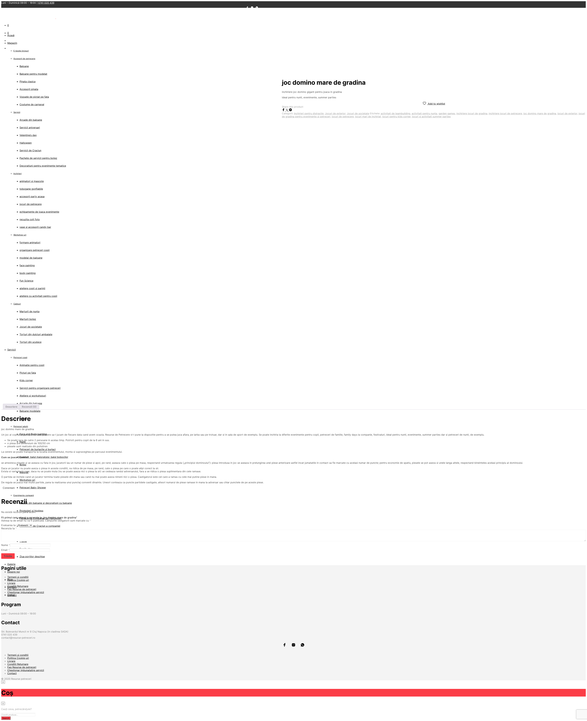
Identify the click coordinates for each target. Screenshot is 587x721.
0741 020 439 (46, 2)
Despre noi (13, 571)
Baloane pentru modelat (33, 73)
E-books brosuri (21, 51)
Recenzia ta (9, 528)
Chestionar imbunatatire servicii (25, 592)
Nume (5, 545)
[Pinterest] (290, 110)
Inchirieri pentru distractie (309, 113)
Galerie (11, 564)
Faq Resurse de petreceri (21, 589)
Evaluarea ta (9, 525)
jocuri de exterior (567, 113)
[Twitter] (287, 110)
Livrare (11, 583)
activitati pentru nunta (424, 113)
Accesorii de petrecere (24, 58)
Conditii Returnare (17, 586)
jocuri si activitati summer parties (431, 116)
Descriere (11, 406)
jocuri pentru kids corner (396, 116)
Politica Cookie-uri (18, 580)
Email (5, 549)
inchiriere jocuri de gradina (471, 113)
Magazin (12, 42)
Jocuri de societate (358, 113)
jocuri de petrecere (343, 116)
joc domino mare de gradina (539, 113)
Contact (12, 595)
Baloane (24, 66)
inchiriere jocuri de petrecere (505, 113)
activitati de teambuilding (395, 113)
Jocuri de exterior (335, 113)
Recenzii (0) (29, 406)
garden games (447, 113)
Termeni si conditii (17, 577)
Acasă (10, 35)
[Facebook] (284, 110)
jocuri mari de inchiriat (368, 116)
